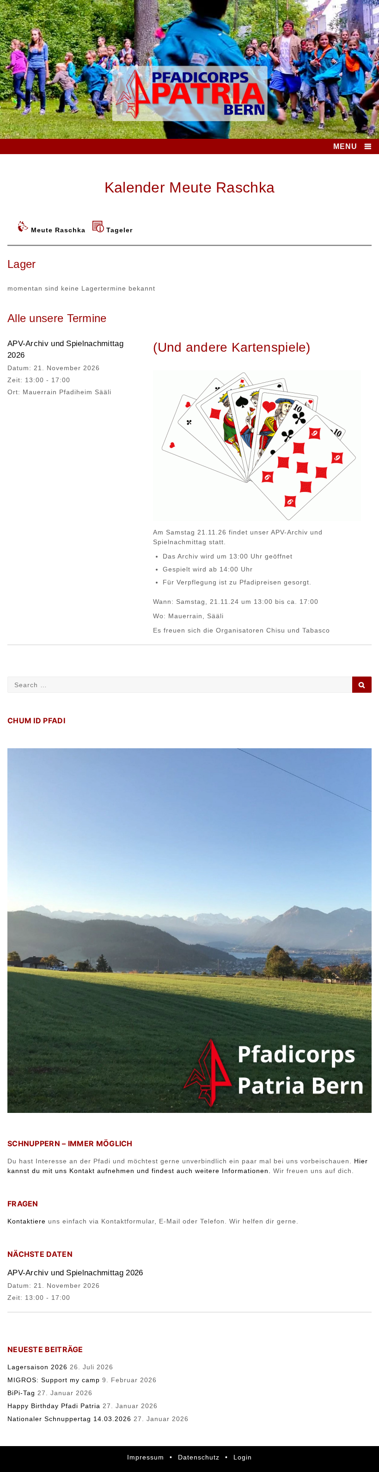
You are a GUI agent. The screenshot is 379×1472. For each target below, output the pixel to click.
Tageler (119, 230)
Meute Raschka (58, 230)
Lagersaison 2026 (37, 1367)
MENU (345, 146)
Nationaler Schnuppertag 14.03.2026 (69, 1418)
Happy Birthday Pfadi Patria (53, 1406)
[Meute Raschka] (24, 230)
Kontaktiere (26, 1221)
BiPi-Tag (21, 1393)
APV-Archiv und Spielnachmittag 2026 (75, 1272)
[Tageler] (99, 230)
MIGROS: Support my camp (53, 1380)
